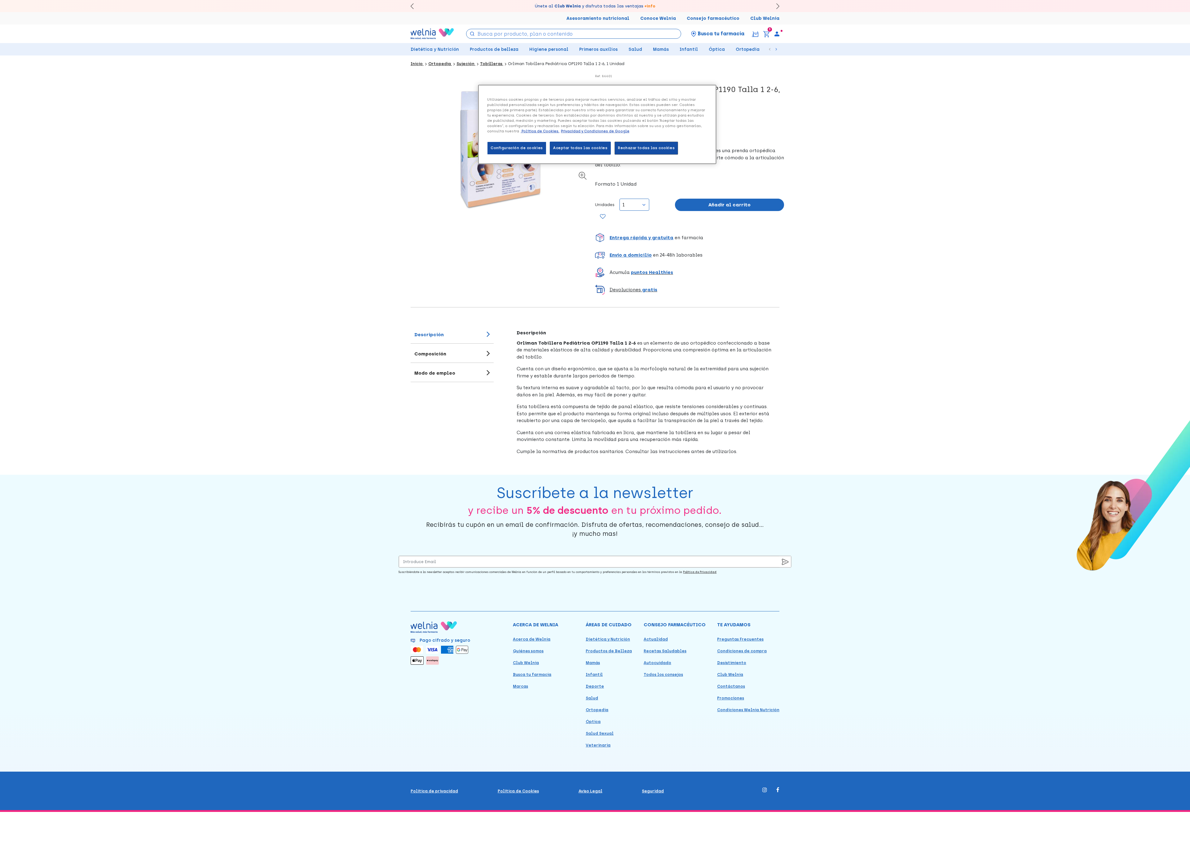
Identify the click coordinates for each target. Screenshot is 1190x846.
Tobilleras (491, 63)
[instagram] (765, 790)
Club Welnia (764, 18)
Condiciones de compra (742, 651)
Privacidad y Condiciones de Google (595, 131)
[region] (597, 124)
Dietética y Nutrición (435, 49)
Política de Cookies (518, 791)
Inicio (417, 63)
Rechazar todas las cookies (646, 148)
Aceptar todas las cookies (580, 148)
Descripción (429, 334)
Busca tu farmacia (532, 674)
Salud (635, 49)
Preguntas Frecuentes (740, 639)
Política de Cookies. (540, 131)
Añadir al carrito (729, 205)
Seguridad (653, 791)
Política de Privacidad (699, 572)
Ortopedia (748, 49)
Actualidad (656, 639)
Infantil (689, 49)
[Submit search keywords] (472, 33)
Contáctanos (731, 686)
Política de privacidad (434, 791)
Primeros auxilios (598, 49)
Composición (430, 354)
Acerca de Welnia (531, 639)
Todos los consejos (663, 674)
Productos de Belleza (609, 651)
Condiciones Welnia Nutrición (748, 709)
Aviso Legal (590, 791)
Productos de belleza (494, 49)
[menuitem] (776, 33)
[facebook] (778, 790)
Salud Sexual (600, 733)
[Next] (775, 6)
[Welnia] (432, 33)
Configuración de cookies (517, 148)
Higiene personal (548, 49)
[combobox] (573, 34)
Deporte (595, 686)
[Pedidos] (755, 34)
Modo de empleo (434, 373)
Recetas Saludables (665, 651)
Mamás (661, 49)
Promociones (730, 698)
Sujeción (465, 63)
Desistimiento (731, 662)
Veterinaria (598, 745)
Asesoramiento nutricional (597, 18)
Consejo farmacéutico (713, 18)
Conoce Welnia (658, 18)
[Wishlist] (603, 217)
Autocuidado (657, 662)
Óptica (717, 49)
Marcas (520, 686)
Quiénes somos (528, 651)
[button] (689, 238)
